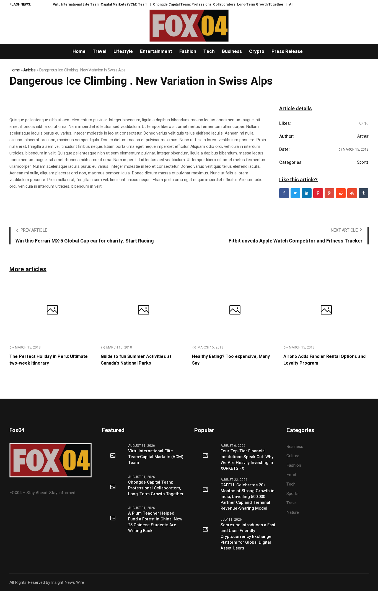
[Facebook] (284, 193)
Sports (363, 162)
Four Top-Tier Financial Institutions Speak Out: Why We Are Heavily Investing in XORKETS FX (247, 459)
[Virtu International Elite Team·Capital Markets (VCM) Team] (113, 456)
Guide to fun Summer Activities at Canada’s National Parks (136, 360)
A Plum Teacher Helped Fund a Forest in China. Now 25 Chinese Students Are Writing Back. (155, 522)
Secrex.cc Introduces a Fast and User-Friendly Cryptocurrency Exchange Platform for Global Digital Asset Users (248, 536)
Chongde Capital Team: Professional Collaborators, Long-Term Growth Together (207, 4)
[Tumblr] (363, 193)
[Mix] (352, 193)
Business (294, 446)
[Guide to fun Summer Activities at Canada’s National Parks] (144, 311)
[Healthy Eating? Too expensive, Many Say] (235, 311)
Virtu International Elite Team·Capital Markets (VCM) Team (89, 4)
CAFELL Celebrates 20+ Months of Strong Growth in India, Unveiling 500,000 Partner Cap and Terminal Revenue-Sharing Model (248, 496)
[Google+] (329, 193)
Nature (292, 512)
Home (14, 70)
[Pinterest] (318, 193)
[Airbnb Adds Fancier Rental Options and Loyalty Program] (326, 311)
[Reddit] (341, 193)
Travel (291, 503)
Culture (292, 456)
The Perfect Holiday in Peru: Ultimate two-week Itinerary (48, 360)
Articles (29, 70)
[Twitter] (295, 193)
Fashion (293, 465)
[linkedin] (307, 193)
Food (291, 475)
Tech (291, 484)
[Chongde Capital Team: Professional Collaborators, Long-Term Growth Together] (113, 487)
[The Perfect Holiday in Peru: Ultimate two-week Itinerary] (52, 311)
